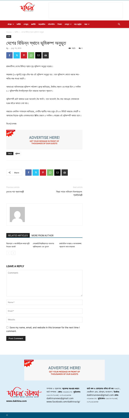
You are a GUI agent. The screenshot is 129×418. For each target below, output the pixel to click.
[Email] (38, 55)
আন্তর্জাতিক (41, 24)
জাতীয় (16, 32)
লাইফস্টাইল (51, 24)
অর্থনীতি (19, 24)
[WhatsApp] (31, 55)
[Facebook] (9, 55)
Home (9, 32)
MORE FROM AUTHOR (42, 235)
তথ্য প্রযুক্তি (77, 24)
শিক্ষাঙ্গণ (60, 24)
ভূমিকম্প (17, 153)
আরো (85, 24)
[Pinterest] (24, 55)
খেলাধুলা (67, 24)
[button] (119, 24)
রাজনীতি (33, 24)
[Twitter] (17, 55)
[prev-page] (8, 253)
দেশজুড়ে (26, 24)
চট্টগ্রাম (10, 24)
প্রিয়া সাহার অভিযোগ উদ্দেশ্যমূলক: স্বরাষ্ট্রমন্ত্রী (69, 193)
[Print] (45, 55)
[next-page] (13, 253)
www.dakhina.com (16, 400)
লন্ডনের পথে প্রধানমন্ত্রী (15, 191)
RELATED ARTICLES (18, 235)
